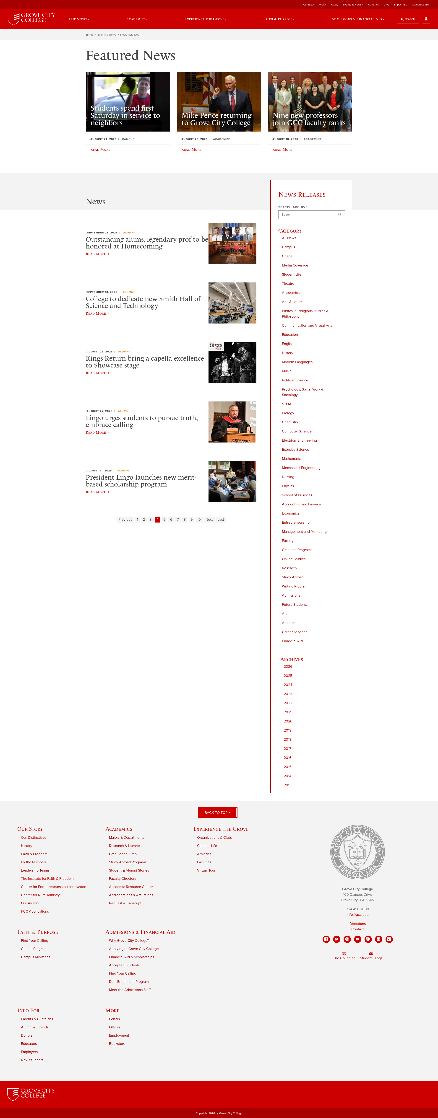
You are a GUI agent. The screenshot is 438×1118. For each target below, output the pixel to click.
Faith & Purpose (37, 932)
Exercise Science (295, 449)
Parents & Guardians (37, 1019)
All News (289, 238)
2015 (287, 767)
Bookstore (117, 1043)
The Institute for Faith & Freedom (47, 878)
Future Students (295, 604)
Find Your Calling (34, 940)
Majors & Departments (126, 837)
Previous (125, 519)
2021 (287, 712)
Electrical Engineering (299, 440)
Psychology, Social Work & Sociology (302, 392)
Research (289, 568)
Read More (96, 254)
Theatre (288, 283)
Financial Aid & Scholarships (131, 957)
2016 (287, 758)
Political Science (295, 380)
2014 (287, 776)
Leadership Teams (35, 870)
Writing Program (295, 586)
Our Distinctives (33, 837)
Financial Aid (292, 641)
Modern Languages (297, 362)
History (287, 353)
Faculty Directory (122, 878)
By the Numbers (34, 862)
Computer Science (297, 431)
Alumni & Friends (34, 1027)
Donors (26, 1035)
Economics (290, 513)
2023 (288, 694)
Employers (29, 1052)
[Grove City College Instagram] (347, 939)
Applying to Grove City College (134, 949)
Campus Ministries (35, 957)
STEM (286, 404)
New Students (32, 1060)
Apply (334, 4)
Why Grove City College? (129, 940)
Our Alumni (30, 903)
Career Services (294, 632)
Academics (291, 292)
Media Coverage (295, 265)
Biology (288, 413)
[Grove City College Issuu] (368, 939)
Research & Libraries (125, 846)
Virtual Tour (206, 870)
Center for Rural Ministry (40, 895)
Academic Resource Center (131, 887)
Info (91, 34)
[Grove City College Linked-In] (389, 939)
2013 (287, 785)
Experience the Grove (221, 829)
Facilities (204, 862)
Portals (114, 1019)
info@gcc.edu (358, 914)
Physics (288, 486)
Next (209, 519)
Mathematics (292, 458)
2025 (288, 675)
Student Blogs (371, 958)
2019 (287, 730)
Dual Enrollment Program (129, 981)
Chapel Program (34, 949)
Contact (357, 929)
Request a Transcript (125, 903)
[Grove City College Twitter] (336, 939)
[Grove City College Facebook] (326, 939)
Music (286, 371)
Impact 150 (400, 4)
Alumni (287, 613)
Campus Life (207, 846)
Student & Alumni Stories (129, 870)
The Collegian (344, 958)
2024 (288, 685)
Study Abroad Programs (127, 862)
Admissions (291, 595)
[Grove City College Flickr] (378, 939)
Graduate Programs (297, 550)
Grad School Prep (123, 854)
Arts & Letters (292, 302)
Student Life (291, 274)
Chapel (287, 256)
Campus (288, 247)
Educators (29, 1043)
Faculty (288, 540)
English (288, 344)
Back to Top (216, 812)
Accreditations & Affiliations (131, 895)
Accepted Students (124, 965)
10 (199, 519)
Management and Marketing (304, 531)
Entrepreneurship (296, 522)
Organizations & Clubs (214, 837)
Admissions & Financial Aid (140, 932)
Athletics (373, 4)
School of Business (297, 495)
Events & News (106, 34)
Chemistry (290, 422)
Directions (357, 923)
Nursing (288, 477)
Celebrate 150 (420, 4)
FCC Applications (35, 911)
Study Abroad (293, 577)
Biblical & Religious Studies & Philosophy (305, 314)
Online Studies (293, 559)
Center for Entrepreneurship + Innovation (53, 887)
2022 (288, 703)
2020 (288, 721)
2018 (287, 739)
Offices (114, 1027)
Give (386, 4)
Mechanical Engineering (301, 468)
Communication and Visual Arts (307, 325)
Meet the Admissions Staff (130, 990)
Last (221, 519)
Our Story (30, 829)
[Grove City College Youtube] (357, 939)
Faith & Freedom (34, 854)
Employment (119, 1035)
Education (290, 334)
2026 (288, 666)
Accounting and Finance (301, 504)
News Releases (129, 34)
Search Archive (293, 207)
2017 (287, 748)
